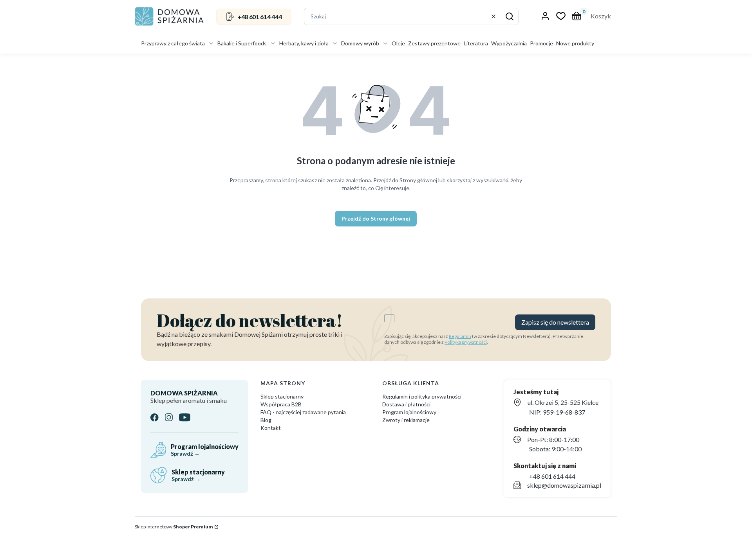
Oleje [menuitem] (398, 43)
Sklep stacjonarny (282, 396)
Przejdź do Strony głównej (376, 218)
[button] (510, 16)
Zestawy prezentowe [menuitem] (434, 43)
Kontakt (270, 427)
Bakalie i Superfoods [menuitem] (242, 43)
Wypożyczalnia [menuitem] (509, 43)
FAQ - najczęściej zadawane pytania (303, 412)
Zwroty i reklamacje (406, 420)
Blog (265, 420)
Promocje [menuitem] (541, 43)
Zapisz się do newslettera (555, 322)
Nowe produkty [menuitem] (575, 43)
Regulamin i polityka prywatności (421, 396)
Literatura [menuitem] (476, 43)
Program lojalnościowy (409, 412)
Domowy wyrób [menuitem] (360, 43)
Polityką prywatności (466, 342)
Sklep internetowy (174, 527)
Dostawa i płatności (406, 404)
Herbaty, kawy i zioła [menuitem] (304, 43)
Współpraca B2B (281, 404)
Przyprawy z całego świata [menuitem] (173, 43)
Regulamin (460, 336)
